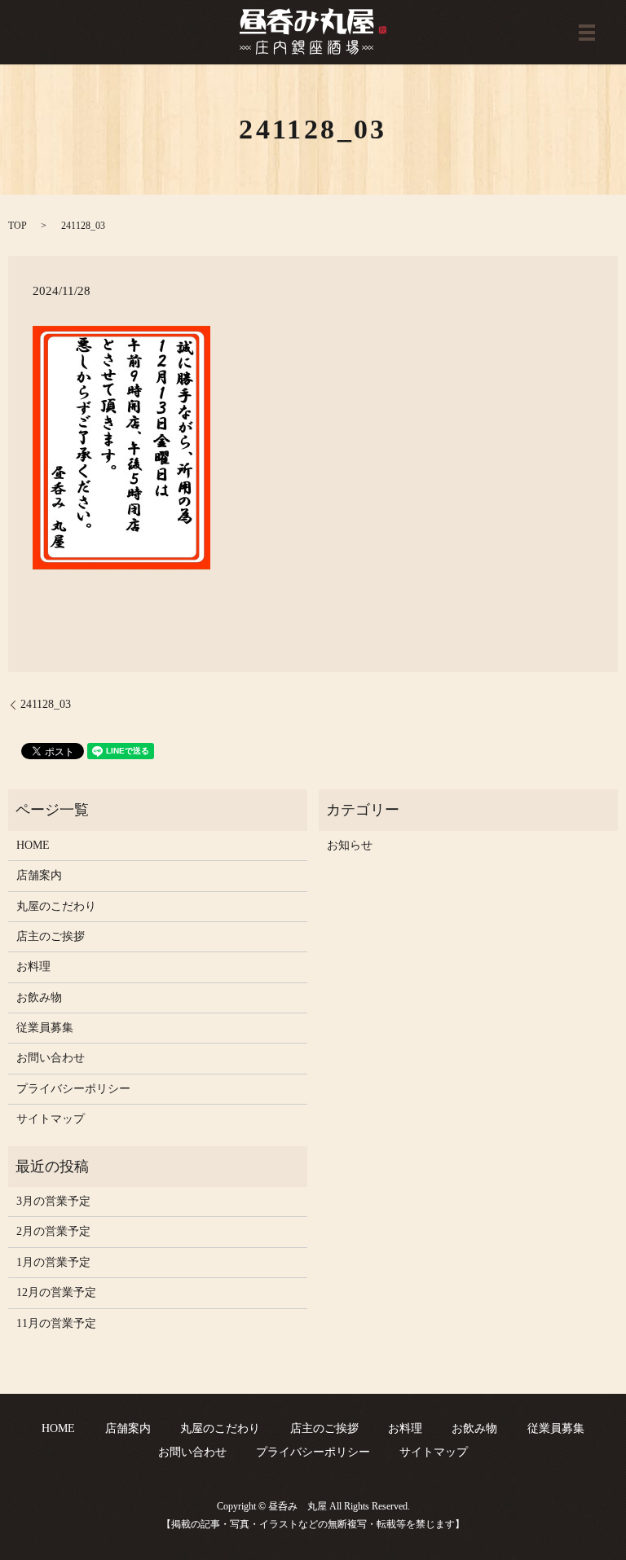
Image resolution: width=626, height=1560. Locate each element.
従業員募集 (44, 1028)
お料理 (33, 966)
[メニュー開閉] (587, 32)
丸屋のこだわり (56, 906)
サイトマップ (50, 1119)
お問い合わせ (50, 1058)
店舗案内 (39, 875)
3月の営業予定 (53, 1201)
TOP (17, 225)
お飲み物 (39, 997)
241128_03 (45, 704)
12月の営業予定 (56, 1292)
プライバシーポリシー (73, 1089)
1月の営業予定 (53, 1262)
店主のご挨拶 (50, 936)
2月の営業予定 (53, 1231)
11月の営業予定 (56, 1323)
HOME (33, 845)
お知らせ (350, 845)
